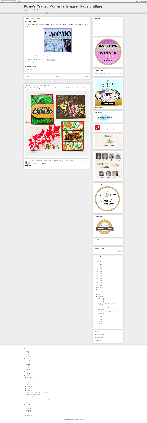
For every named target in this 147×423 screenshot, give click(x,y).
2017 (98, 280)
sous (56, 62)
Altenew (35, 13)
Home (27, 13)
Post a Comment (31, 69)
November (101, 287)
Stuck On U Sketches (40, 24)
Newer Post (28, 76)
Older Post (86, 76)
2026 (98, 259)
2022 (98, 269)
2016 (98, 283)
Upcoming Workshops (47, 13)
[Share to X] (51, 60)
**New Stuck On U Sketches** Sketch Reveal (37, 392)
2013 (98, 319)
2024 (98, 264)
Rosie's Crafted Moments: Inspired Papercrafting (63, 6)
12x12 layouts (32, 62)
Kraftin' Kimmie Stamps (101, 334)
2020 (98, 273)
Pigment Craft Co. (99, 337)
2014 (98, 316)
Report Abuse (28, 415)
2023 (98, 266)
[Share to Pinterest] (54, 60)
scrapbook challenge (45, 62)
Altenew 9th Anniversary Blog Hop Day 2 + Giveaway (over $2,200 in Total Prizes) (52, 160)
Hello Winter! (101, 309)
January (100, 301)
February (100, 299)
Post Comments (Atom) (60, 81)
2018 (98, 278)
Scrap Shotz (98, 340)
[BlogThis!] (49, 60)
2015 (38, 62)
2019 (98, 276)
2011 (97, 323)
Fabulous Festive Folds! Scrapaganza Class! (38, 85)
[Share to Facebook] (53, 60)
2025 (98, 262)
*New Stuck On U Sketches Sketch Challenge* (38, 399)
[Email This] (48, 60)
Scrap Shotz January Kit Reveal (106, 307)
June (99, 289)
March (100, 296)
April (99, 294)
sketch (52, 62)
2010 (98, 326)
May (99, 292)
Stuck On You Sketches (64, 62)
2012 (98, 321)
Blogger (82, 419)
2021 (98, 271)
